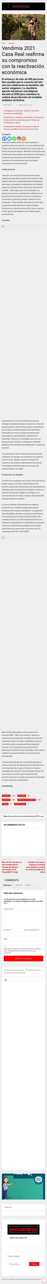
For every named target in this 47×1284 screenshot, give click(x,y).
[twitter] (26, 1271)
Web (5, 939)
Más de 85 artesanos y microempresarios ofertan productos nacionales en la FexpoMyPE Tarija (12, 867)
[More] (24, 138)
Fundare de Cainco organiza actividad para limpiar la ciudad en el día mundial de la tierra (35, 867)
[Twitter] (9, 138)
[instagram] (14, 1271)
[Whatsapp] (14, 138)
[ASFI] (23, 1199)
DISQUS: (28, 885)
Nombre (7, 930)
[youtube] (32, 1271)
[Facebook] (4, 138)
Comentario (9, 909)
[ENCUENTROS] (19, 8)
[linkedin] (20, 1271)
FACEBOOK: (19, 885)
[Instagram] (19, 138)
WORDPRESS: (8, 885)
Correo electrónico (32, 930)
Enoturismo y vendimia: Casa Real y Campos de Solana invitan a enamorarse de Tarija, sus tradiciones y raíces (24, 120)
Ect (39, 1279)
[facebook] (9, 1271)
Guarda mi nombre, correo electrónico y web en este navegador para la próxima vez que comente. (22, 951)
